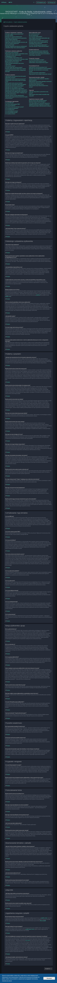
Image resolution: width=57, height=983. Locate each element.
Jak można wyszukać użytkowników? (37, 72)
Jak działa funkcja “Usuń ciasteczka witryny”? (15, 47)
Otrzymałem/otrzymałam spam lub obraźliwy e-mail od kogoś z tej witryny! (39, 54)
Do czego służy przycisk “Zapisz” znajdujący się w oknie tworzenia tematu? (16, 93)
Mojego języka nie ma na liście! (12, 61)
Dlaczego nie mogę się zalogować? (13, 40)
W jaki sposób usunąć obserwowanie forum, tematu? (38, 86)
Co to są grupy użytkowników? (35, 36)
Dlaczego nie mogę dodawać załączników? (14, 88)
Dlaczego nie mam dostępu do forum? (13, 87)
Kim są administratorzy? (34, 34)
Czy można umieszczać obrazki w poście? (14, 106)
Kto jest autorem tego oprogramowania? (38, 100)
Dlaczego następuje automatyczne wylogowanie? (16, 46)
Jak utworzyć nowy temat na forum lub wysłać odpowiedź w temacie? (15, 77)
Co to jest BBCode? (9, 102)
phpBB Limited (44, 918)
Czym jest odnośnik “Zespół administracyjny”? (39, 46)
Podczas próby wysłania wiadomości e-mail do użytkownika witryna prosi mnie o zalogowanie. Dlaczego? (15, 70)
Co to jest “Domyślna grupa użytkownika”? (38, 45)
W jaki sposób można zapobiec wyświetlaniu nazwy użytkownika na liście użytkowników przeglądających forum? (16, 55)
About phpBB (43, 920)
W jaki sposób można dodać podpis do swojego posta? (15, 81)
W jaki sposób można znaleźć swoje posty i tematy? (40, 74)
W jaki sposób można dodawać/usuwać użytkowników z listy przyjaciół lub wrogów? (38, 62)
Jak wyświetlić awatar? (10, 66)
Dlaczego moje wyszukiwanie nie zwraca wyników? (40, 68)
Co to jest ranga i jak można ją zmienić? (13, 67)
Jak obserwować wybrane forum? (36, 84)
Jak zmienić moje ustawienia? (11, 52)
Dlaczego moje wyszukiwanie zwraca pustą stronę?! (38, 70)
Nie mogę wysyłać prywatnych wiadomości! (38, 51)
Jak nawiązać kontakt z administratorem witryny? (40, 106)
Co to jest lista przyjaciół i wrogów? (36, 59)
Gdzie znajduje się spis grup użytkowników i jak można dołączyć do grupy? (39, 39)
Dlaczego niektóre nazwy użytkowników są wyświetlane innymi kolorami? (38, 43)
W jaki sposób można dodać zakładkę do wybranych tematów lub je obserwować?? (40, 82)
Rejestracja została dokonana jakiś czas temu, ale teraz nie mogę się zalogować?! (16, 43)
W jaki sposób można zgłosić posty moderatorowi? (16, 91)
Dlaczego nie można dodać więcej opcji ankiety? (15, 84)
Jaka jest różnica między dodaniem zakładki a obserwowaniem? (39, 79)
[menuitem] (10, 2)
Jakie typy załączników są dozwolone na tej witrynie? (38, 92)
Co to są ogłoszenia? (9, 109)
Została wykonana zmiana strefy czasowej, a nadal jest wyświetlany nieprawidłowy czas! (16, 60)
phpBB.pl (38, 295)
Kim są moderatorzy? (33, 35)
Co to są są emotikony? (10, 105)
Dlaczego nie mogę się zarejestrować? (13, 36)
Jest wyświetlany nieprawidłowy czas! (13, 57)
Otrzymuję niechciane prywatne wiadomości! (39, 52)
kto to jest (28, 940)
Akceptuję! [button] (49, 978)
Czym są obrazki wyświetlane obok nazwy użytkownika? (14, 64)
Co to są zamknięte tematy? (11, 112)
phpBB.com (7, 296)
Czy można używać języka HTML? (12, 104)
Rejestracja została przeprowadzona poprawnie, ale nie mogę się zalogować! (16, 39)
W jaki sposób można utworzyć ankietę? (14, 83)
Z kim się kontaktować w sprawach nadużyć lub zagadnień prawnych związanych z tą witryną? (39, 104)
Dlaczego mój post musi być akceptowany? (14, 95)
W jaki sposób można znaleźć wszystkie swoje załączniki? (39, 95)
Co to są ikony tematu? (10, 113)
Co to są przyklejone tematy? (11, 111)
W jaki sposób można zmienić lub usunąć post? (15, 79)
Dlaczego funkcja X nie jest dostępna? (37, 101)
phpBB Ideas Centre (30, 929)
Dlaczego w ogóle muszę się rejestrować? (14, 34)
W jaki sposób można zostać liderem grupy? (38, 40)
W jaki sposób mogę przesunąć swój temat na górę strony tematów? (16, 97)
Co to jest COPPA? (9, 35)
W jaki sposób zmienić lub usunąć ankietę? (14, 85)
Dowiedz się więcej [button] (7, 980)
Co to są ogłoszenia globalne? (11, 108)
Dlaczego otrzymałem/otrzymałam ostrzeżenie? (16, 90)
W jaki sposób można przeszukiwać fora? (38, 67)
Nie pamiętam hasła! (9, 45)
